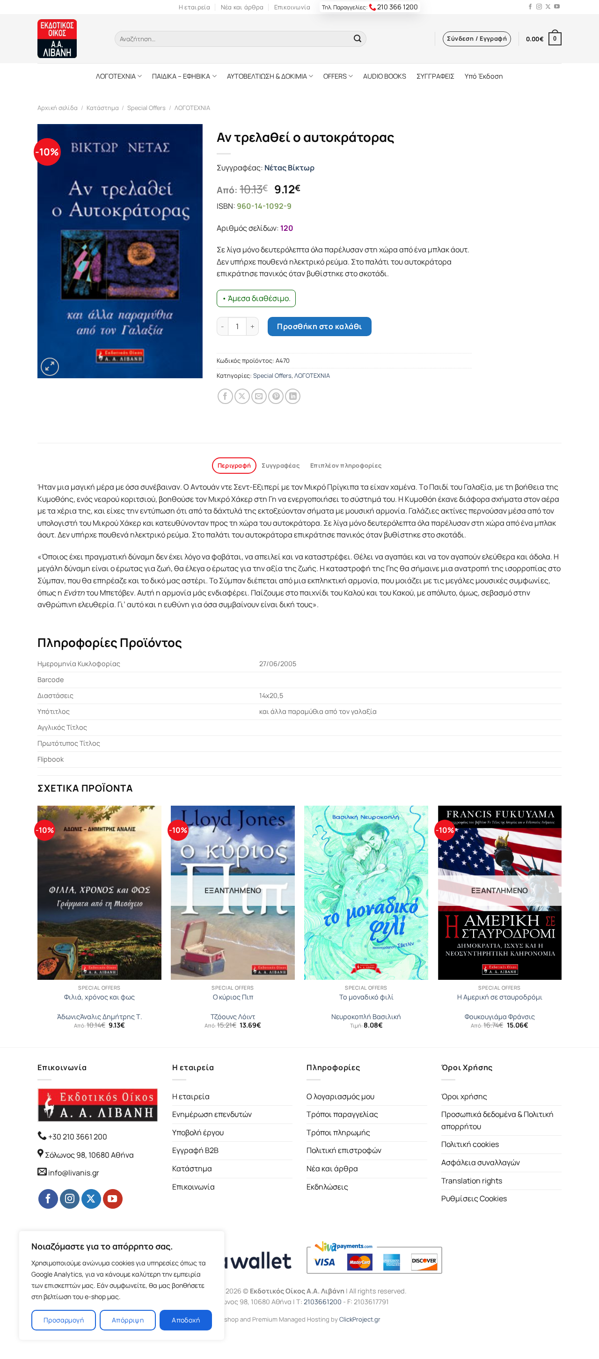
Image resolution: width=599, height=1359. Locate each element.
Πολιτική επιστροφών (344, 1150)
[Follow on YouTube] (557, 7)
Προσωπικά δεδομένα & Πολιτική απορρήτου (497, 1120)
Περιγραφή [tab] (234, 465)
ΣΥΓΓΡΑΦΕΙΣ (435, 76)
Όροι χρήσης (464, 1096)
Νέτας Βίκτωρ (289, 167)
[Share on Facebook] (225, 396)
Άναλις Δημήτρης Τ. (111, 1017)
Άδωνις (68, 1017)
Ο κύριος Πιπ (233, 997)
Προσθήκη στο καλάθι (319, 326)
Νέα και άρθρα (242, 7)
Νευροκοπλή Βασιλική (366, 1017)
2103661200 (323, 1301)
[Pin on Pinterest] (276, 396)
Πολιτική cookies (470, 1144)
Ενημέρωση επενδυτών (212, 1114)
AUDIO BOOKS (384, 76)
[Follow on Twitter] (548, 7)
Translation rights (471, 1180)
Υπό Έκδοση (484, 76)
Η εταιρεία (195, 7)
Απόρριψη (128, 1319)
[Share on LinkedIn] (292, 396)
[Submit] (357, 39)
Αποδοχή (186, 1319)
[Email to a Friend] (259, 396)
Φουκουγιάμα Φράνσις (500, 1017)
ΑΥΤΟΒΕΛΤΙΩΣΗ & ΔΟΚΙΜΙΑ (267, 76)
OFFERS (335, 76)
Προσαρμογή (64, 1319)
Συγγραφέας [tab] (281, 465)
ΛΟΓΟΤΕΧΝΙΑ (116, 76)
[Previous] (38, 925)
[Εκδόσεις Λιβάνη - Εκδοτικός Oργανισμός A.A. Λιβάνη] (69, 38)
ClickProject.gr (359, 1319)
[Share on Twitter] (242, 396)
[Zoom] (50, 367)
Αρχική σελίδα (57, 107)
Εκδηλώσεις (327, 1187)
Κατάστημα (103, 107)
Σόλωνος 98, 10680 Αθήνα (89, 1155)
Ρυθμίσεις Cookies (474, 1198)
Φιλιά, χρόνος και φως (99, 997)
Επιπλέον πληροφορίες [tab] (345, 465)
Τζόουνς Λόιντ (233, 1017)
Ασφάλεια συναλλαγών (480, 1162)
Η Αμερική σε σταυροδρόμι (499, 997)
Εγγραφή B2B (195, 1150)
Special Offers (146, 107)
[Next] (561, 925)
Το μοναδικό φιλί (366, 997)
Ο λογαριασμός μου (340, 1096)
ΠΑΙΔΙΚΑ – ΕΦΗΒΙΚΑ (181, 76)
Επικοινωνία (292, 7)
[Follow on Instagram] (539, 7)
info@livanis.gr (73, 1173)
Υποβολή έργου (198, 1132)
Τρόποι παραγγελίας (342, 1114)
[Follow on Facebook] (530, 7)
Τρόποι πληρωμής (338, 1132)
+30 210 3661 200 (77, 1136)
